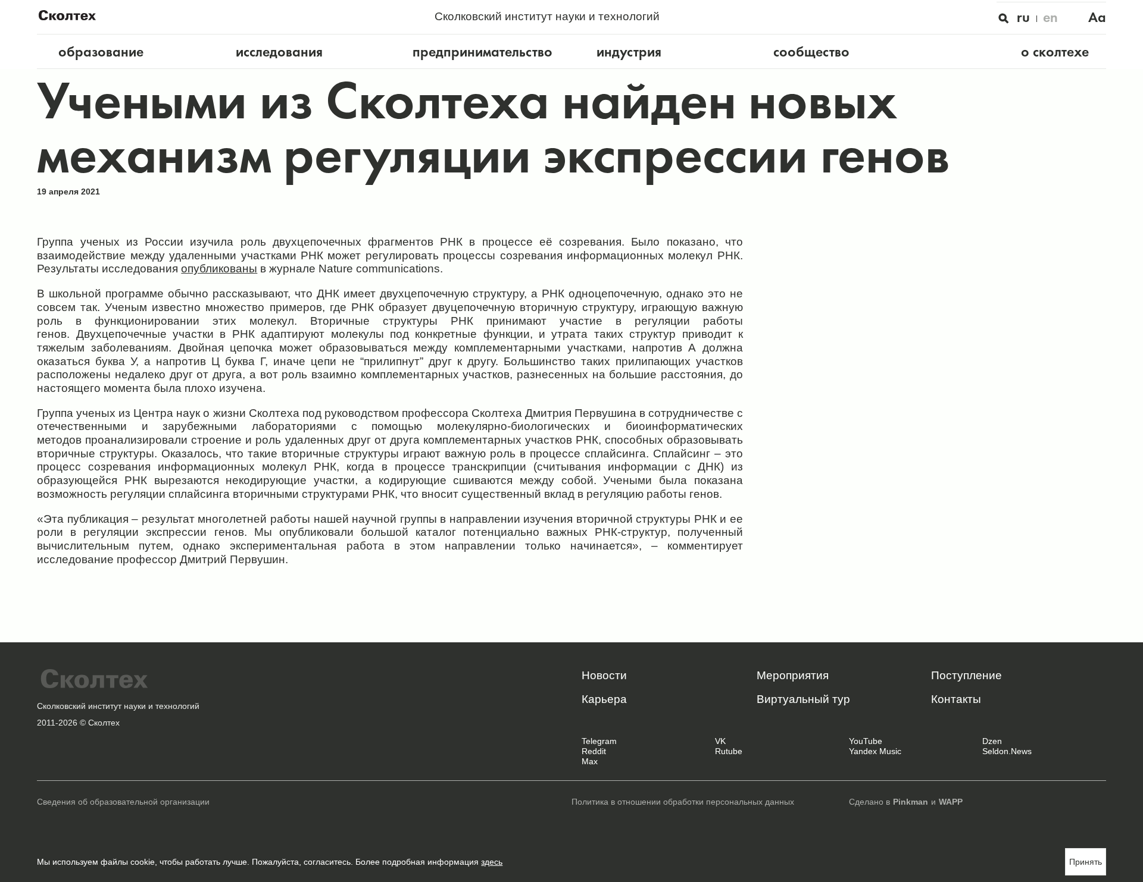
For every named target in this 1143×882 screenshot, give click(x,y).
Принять (1085, 862)
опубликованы (219, 268)
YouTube (865, 741)
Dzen (992, 741)
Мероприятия (793, 675)
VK (720, 741)
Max (590, 761)
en (1050, 17)
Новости (604, 675)
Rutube (728, 751)
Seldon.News (1007, 751)
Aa (1097, 17)
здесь (491, 862)
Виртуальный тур (803, 699)
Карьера (604, 699)
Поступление (966, 675)
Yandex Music (875, 751)
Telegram (599, 741)
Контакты (956, 699)
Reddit (594, 751)
